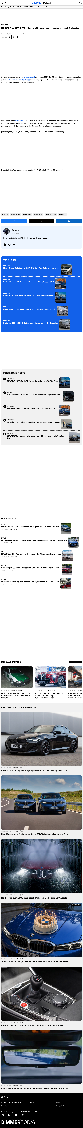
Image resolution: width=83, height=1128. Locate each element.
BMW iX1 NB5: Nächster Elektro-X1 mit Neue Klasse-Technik (29, 309)
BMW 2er (10, 433)
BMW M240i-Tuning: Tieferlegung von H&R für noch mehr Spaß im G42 (34, 770)
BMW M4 (4, 538)
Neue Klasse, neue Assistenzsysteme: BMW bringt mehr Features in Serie (34, 834)
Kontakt (31, 1102)
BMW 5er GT (20, 121)
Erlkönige (4, 1106)
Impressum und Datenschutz (11, 1102)
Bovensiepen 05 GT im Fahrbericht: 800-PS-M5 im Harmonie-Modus (30, 568)
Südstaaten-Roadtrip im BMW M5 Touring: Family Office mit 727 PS (30, 581)
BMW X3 (4, 552)
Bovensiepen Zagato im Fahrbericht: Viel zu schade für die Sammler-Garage (34, 540)
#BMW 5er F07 (15, 214)
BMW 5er (19, 7)
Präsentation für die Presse (19, 80)
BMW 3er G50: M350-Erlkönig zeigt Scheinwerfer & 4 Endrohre (30, 323)
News (58, 1102)
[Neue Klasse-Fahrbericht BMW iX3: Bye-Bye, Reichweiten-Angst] (66, 269)
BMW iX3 (6, 266)
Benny (17, 34)
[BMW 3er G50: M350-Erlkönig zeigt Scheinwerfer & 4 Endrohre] (64, 324)
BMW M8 (10, 392)
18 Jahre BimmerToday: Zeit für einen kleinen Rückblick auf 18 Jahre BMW (35, 961)
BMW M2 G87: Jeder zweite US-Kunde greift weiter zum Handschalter (33, 1025)
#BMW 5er (5, 214)
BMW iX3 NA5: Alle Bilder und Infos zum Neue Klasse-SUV (28, 282)
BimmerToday (5, 7)
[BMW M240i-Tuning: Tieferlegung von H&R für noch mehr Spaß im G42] (74, 437)
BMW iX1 (6, 307)
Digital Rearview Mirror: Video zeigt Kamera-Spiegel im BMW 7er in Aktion (35, 1088)
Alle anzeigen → (75, 662)
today (42, 2)
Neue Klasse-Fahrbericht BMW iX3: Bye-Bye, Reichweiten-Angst (31, 268)
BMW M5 (4, 565)
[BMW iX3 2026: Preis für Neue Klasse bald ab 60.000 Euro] (60, 297)
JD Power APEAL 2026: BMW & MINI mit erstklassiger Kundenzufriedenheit (49, 695)
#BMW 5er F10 (27, 214)
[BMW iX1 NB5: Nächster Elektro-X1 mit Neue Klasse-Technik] (62, 311)
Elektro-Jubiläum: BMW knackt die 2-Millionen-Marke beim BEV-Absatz (34, 898)
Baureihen (13, 7)
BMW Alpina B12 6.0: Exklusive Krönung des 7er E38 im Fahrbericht (30, 527)
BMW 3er (6, 320)
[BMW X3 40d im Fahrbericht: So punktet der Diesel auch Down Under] (67, 555)
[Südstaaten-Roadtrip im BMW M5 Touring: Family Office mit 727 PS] (65, 583)
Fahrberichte (60, 1106)
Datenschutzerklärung (28, 1112)
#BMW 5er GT (38, 214)
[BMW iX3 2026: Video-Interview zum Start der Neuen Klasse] (66, 424)
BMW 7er (4, 524)
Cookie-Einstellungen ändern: (10, 1112)
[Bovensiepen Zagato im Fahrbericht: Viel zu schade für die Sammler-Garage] (73, 542)
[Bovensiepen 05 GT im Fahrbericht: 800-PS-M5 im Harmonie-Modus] (67, 569)
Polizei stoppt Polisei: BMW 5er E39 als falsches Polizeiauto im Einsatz (15, 695)
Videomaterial (29, 77)
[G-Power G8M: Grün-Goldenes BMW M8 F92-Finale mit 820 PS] (68, 396)
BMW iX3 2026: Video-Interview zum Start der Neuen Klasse (33, 422)
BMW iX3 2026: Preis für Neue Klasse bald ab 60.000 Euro (28, 295)
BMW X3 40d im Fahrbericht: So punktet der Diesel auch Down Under (31, 554)
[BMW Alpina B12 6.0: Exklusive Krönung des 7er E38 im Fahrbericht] (66, 528)
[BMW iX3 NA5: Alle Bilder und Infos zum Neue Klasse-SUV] (60, 283)
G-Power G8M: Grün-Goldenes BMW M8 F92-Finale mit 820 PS (34, 395)
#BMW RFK (62, 214)
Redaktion (14, 529)
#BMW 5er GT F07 (51, 214)
